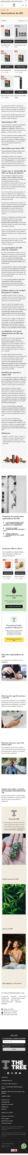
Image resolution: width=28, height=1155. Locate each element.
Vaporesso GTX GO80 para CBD (20, 95)
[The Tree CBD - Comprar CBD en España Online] (14, 5)
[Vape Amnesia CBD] (7, 57)
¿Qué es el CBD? (7, 929)
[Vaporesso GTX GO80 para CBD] (20, 82)
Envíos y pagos (5, 1118)
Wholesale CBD (5, 1102)
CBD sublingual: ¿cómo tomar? (12, 983)
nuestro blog (5, 662)
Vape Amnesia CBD (6, 70)
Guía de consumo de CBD (10, 879)
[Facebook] (8, 1073)
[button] (7, 41)
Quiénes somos (5, 1100)
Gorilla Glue (19, 35)
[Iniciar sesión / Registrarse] (23, 5)
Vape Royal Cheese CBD (20, 70)
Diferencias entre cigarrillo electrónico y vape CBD (13, 697)
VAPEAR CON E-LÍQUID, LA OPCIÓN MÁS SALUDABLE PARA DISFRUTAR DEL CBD (14, 791)
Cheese (19, 30)
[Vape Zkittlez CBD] (7, 32)
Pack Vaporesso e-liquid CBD (20, 45)
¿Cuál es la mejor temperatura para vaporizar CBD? (14, 529)
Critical (19, 32)
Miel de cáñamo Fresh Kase (20, 576)
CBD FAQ (3, 1109)
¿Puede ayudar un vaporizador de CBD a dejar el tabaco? (13, 535)
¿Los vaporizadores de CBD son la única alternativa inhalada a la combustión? (13, 524)
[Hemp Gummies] (8, 564)
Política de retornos (6, 1123)
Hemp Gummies (7, 576)
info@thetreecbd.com (6, 1080)
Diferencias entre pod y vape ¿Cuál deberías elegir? (13, 744)
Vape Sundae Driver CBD (7, 95)
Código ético (4, 1107)
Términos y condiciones (7, 1116)
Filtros (4, 21)
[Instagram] (12, 1073)
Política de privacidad (7, 1121)
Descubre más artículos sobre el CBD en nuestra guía (14, 829)
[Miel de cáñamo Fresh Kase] (20, 564)
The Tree (3, 10)
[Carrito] (26, 5)
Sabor (17, 28)
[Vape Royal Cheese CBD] (20, 57)
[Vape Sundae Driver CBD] (7, 82)
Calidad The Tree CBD (7, 1104)
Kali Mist (20, 37)
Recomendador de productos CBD (14, 639)
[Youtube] (20, 1073)
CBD (7, 10)
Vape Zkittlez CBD (5, 45)
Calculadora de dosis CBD (14, 606)
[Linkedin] (16, 1073)
